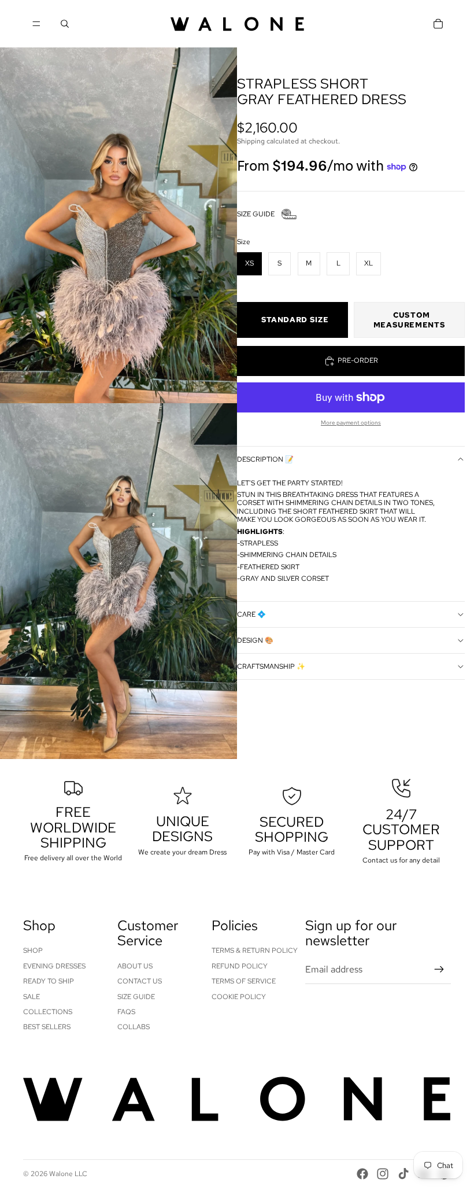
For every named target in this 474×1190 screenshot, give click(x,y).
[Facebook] (362, 1174)
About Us (135, 966)
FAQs (126, 1011)
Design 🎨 (255, 640)
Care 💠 (251, 614)
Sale (31, 996)
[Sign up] (439, 969)
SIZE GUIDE (256, 214)
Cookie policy (239, 996)
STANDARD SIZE (294, 320)
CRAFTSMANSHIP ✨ (271, 666)
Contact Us (139, 981)
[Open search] (64, 23)
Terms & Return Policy (255, 950)
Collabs (133, 1026)
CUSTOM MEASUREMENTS (409, 320)
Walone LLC (68, 1173)
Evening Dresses (54, 966)
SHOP (33, 950)
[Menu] (36, 23)
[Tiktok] (403, 1174)
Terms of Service (244, 981)
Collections (47, 1011)
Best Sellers (47, 1026)
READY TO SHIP (48, 981)
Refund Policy (240, 966)
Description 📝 (265, 459)
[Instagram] (383, 1174)
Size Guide (136, 996)
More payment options (351, 422)
